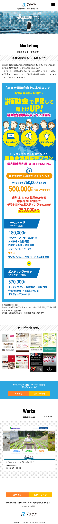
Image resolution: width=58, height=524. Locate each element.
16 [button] (44, 475)
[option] (29, 449)
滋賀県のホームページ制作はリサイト (29, 8)
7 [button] (24, 475)
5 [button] (20, 475)
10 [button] (31, 475)
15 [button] (42, 475)
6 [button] (22, 475)
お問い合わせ (39, 394)
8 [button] (26, 475)
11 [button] (33, 475)
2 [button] (13, 475)
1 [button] (11, 475)
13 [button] (38, 475)
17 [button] (47, 475)
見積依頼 (19, 394)
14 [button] (40, 475)
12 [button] (35, 475)
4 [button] (17, 475)
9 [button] (29, 475)
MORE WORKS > (48, 417)
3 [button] (15, 475)
